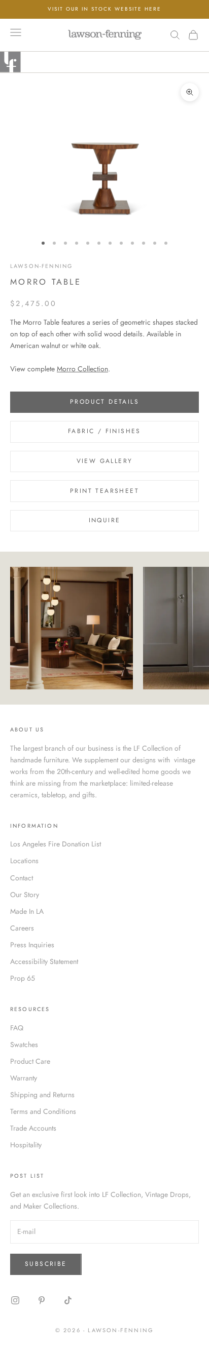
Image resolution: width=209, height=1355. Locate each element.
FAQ (16, 1028)
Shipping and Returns (42, 1095)
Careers (22, 928)
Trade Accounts (33, 1128)
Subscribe (46, 1263)
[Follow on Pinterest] (42, 1300)
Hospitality (26, 1145)
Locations (24, 861)
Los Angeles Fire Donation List (55, 844)
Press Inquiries (32, 945)
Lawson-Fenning (41, 266)
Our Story (24, 894)
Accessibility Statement (44, 961)
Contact (21, 878)
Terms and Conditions (43, 1111)
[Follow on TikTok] (68, 1300)
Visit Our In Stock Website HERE (104, 9)
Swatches (24, 1044)
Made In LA (27, 911)
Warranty (23, 1078)
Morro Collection (82, 369)
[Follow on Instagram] (15, 1300)
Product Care (30, 1061)
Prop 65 (22, 978)
